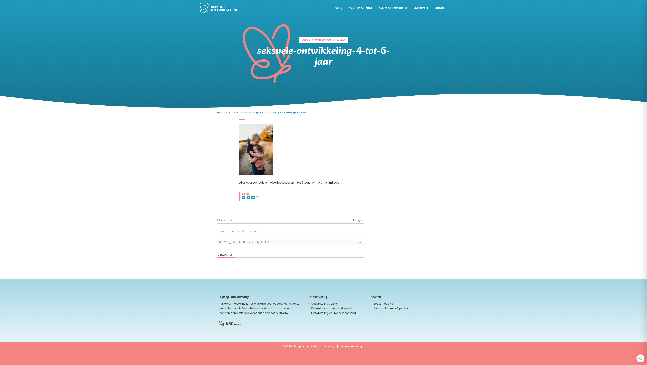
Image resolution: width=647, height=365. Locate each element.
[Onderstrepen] (229, 242)
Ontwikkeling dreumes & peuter (332, 308)
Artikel (228, 112)
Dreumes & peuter (360, 8)
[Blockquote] (248, 242)
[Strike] (234, 242)
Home (220, 112)
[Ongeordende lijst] (243, 242)
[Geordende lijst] (239, 242)
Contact (438, 8)
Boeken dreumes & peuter (390, 308)
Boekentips (420, 8)
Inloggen (358, 220)
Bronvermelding (351, 346)
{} (262, 242)
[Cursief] (225, 242)
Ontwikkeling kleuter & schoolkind (333, 313)
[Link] (258, 242)
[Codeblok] (253, 242)
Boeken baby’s (383, 304)
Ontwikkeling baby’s (324, 304)
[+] (267, 242)
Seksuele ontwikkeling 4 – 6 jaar (251, 112)
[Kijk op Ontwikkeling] (219, 8)
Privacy (329, 346)
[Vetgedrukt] (220, 242)
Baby (338, 8)
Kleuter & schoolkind (392, 8)
